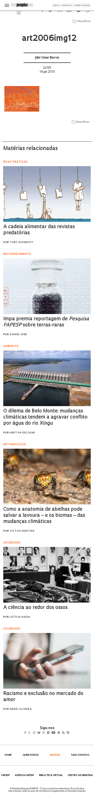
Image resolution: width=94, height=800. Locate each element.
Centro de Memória (80, 775)
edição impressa (82, 5)
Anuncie (55, 755)
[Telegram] (56, 733)
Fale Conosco (80, 755)
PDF (19, 12)
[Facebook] (26, 733)
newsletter (66, 5)
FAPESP (5, 775)
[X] (31, 733)
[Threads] (50, 733)
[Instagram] (37, 733)
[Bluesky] (43, 733)
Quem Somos (31, 755)
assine (56, 5)
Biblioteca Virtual (51, 775)
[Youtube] (62, 733)
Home (8, 755)
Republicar (83, 21)
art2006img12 (49, 39)
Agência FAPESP (24, 775)
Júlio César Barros (47, 57)
